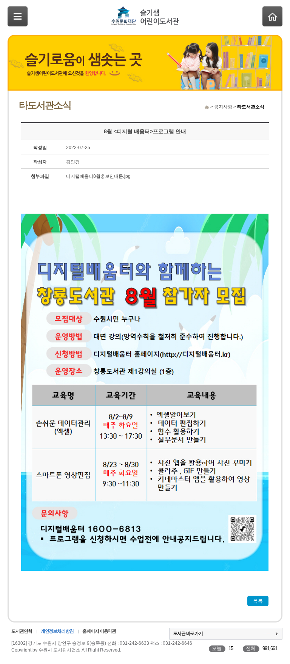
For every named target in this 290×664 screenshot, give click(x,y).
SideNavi (18, 16)
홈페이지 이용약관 (99, 631)
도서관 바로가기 (188, 633)
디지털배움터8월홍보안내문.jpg (98, 176)
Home (272, 16)
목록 (258, 601)
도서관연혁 (21, 631)
